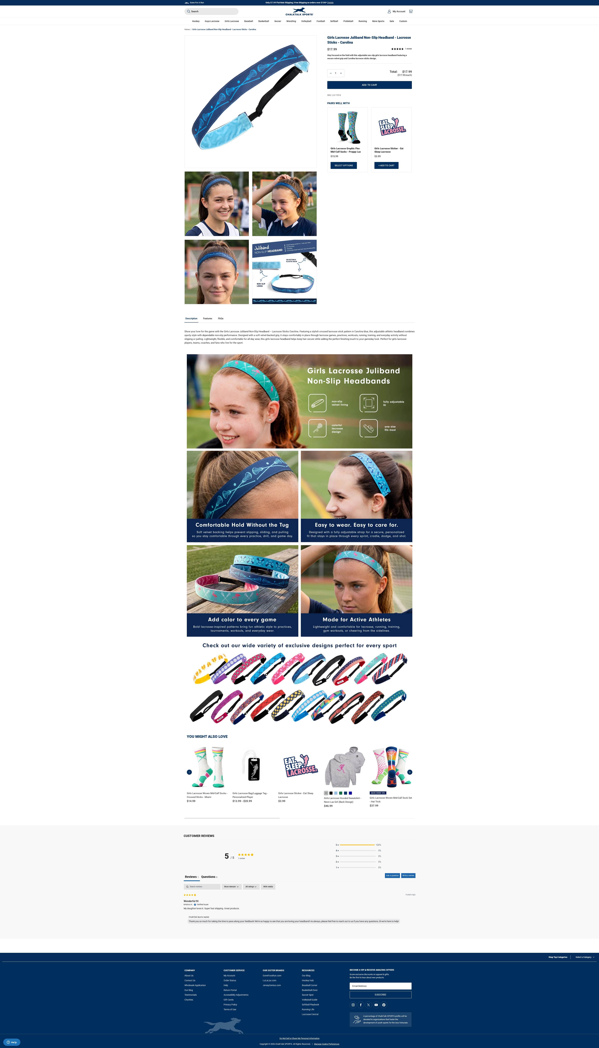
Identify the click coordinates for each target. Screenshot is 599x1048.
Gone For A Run (197, 2)
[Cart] (411, 11)
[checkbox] (268, 887)
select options (344, 165)
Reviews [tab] (192, 877)
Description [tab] (191, 318)
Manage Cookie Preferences (326, 1044)
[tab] (209, 877)
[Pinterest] (383, 1004)
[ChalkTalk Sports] (299, 11)
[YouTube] (376, 1004)
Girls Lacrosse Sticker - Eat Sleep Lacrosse (388, 150)
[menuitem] (396, 11)
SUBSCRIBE (380, 994)
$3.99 (377, 156)
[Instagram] (353, 1004)
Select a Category (583, 957)
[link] (326, 793)
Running (363, 21)
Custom (403, 21)
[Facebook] (360, 1004)
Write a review (408, 875)
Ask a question (392, 875)
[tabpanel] (299, 904)
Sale (392, 21)
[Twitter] (368, 1004)
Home (187, 29)
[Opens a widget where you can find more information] (11, 1042)
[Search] (189, 11)
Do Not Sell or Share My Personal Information (299, 1038)
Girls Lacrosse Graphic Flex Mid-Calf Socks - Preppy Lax (346, 150)
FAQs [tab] (220, 318)
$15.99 (334, 156)
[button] (195, 21)
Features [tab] (207, 318)
